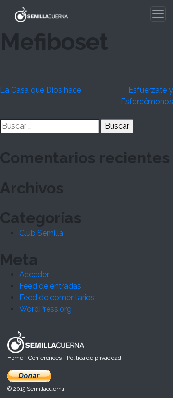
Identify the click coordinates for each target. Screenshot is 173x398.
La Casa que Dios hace (40, 90)
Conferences (45, 357)
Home (15, 357)
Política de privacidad (94, 357)
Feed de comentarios (57, 297)
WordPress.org (45, 309)
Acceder (34, 274)
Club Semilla (41, 233)
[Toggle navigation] (158, 14)
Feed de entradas (50, 285)
